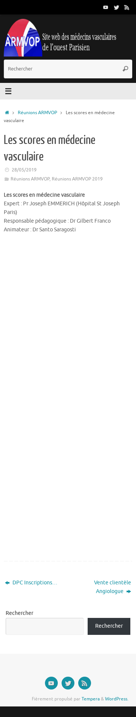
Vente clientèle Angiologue (112, 587)
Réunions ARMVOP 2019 (77, 179)
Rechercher (19, 613)
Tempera (91, 699)
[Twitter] (116, 7)
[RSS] (127, 7)
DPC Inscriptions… (34, 582)
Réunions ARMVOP (37, 113)
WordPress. (116, 699)
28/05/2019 (24, 170)
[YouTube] (105, 7)
